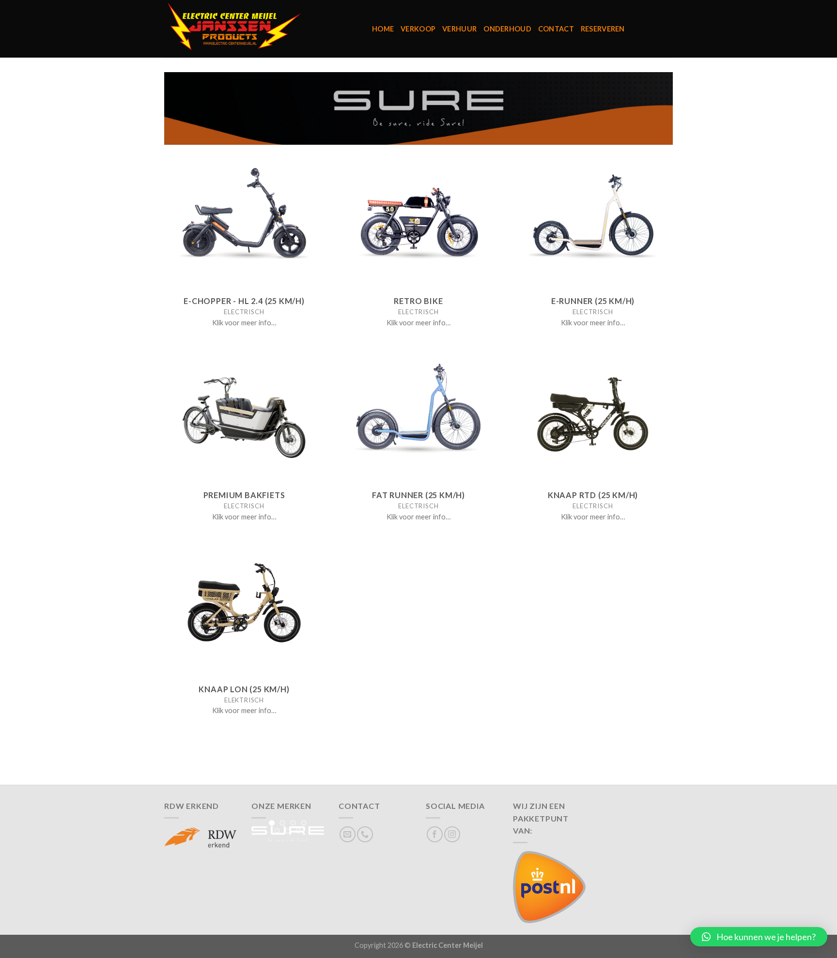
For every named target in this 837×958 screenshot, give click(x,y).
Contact (556, 29)
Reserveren (603, 29)
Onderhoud (507, 29)
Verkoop (418, 29)
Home (383, 29)
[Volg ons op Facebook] (435, 834)
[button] (758, 936)
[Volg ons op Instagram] (452, 834)
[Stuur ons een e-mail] (348, 834)
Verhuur (459, 29)
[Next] (310, 842)
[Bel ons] (365, 834)
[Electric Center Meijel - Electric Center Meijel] (260, 29)
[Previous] (265, 842)
